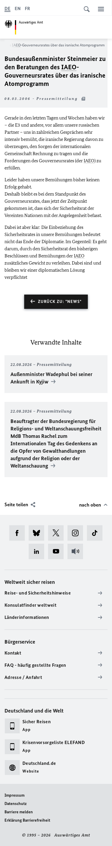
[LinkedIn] (38, 551)
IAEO (16, 45)
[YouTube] (57, 551)
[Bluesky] (38, 533)
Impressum (14, 795)
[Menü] (101, 8)
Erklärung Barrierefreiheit (27, 820)
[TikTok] (96, 533)
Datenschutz (15, 803)
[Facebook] (19, 533)
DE (7, 8)
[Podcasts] (77, 551)
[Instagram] (77, 533)
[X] (57, 533)
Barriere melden (18, 811)
